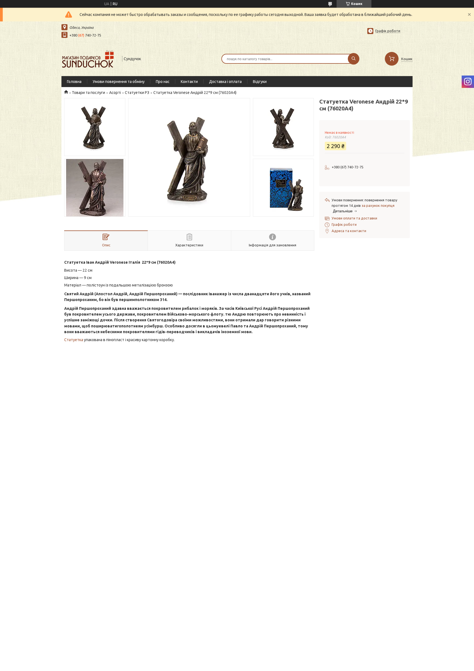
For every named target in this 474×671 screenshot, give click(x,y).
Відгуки (260, 81)
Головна (74, 81)
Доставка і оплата (225, 81)
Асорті (115, 92)
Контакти (189, 81)
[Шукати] (353, 59)
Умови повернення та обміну (119, 81)
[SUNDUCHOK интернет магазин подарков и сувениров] (89, 58)
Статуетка (73, 340)
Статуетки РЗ (137, 92)
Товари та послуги (88, 92)
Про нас (163, 81)
